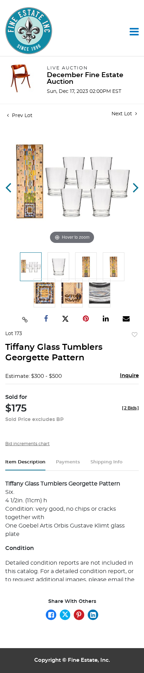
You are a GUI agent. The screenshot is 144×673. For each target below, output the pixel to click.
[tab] (25, 465)
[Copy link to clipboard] (25, 319)
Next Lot (122, 113)
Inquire (129, 375)
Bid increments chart (27, 444)
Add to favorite (134, 335)
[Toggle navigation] (134, 32)
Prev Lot (21, 115)
